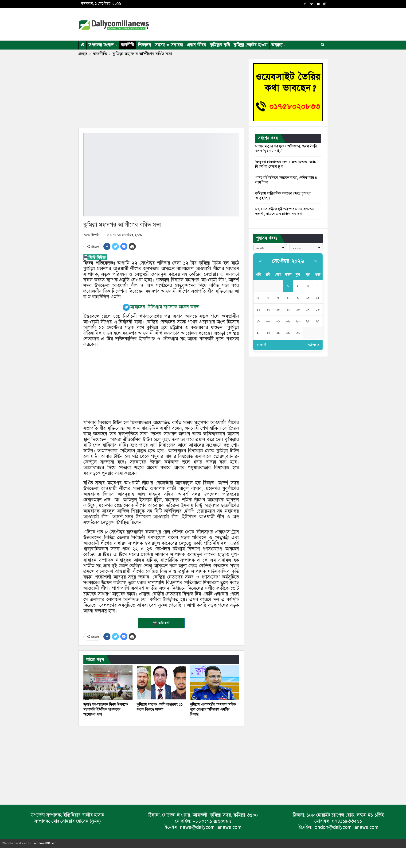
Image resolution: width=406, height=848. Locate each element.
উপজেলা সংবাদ (101, 45)
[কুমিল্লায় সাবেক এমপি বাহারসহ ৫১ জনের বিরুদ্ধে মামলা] (161, 682)
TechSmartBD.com (44, 843)
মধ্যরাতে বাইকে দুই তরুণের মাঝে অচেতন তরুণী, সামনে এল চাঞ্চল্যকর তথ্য (284, 211)
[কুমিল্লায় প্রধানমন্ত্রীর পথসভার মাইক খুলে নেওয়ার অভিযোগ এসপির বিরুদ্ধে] (214, 682)
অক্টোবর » (313, 345)
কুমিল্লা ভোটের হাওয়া (250, 45)
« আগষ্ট (261, 345)
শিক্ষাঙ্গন (144, 45)
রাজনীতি (127, 45)
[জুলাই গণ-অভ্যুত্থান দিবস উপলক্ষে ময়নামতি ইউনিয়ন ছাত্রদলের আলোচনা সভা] (108, 682)
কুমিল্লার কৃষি (220, 45)
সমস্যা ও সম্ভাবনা (169, 45)
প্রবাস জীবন (196, 45)
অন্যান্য (276, 45)
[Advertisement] (248, 23)
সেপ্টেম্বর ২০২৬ (288, 261)
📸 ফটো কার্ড (161, 623)
